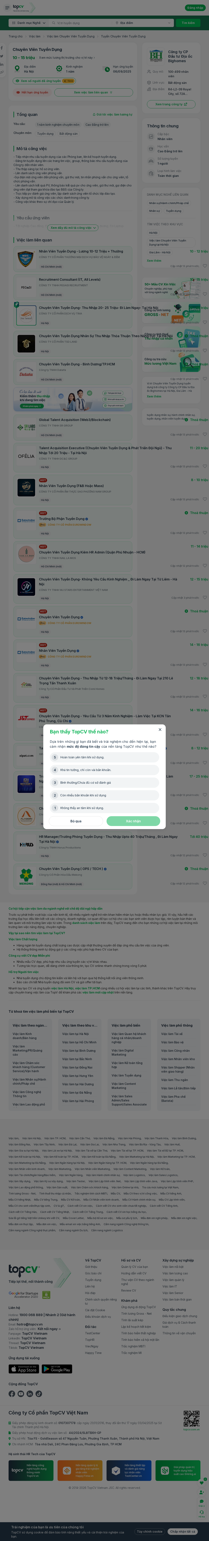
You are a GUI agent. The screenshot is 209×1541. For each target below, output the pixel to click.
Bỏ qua (75, 821)
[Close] (160, 729)
